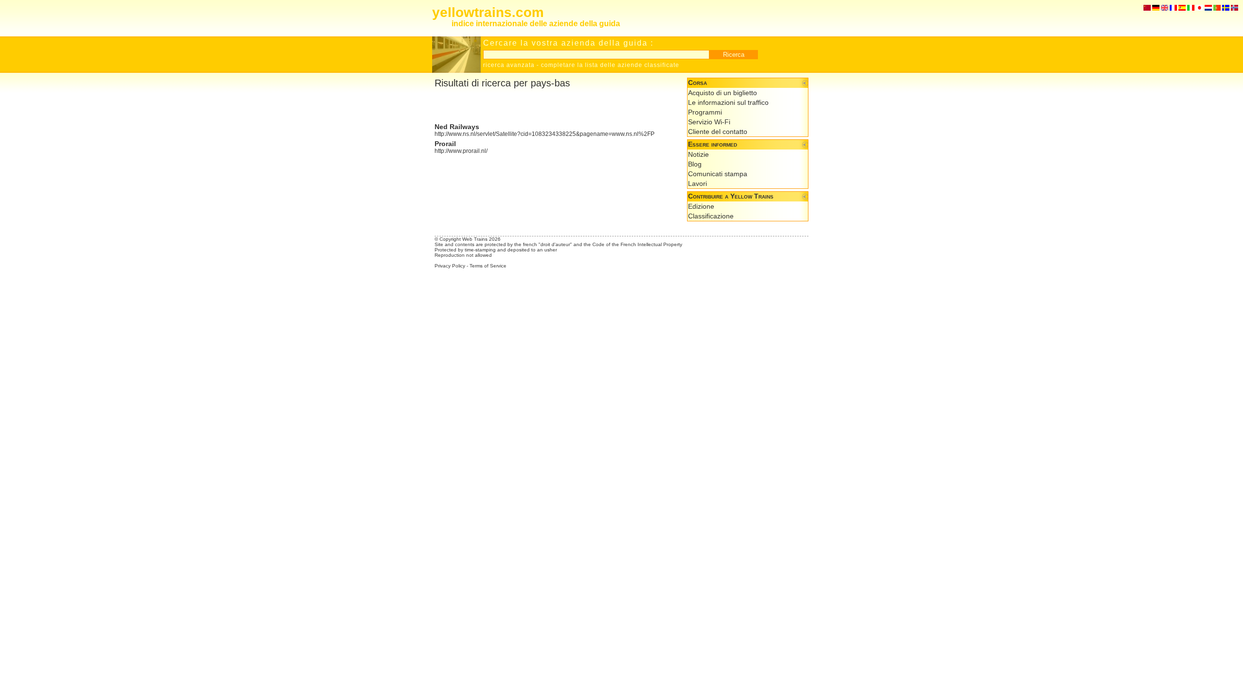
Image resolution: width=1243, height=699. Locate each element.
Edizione (701, 206)
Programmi (705, 112)
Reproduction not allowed (463, 255)
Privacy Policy (450, 265)
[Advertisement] (548, 105)
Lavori (697, 183)
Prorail (445, 144)
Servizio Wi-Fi (709, 122)
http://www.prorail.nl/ (461, 151)
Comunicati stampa (717, 174)
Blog (695, 164)
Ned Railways (457, 127)
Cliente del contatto (717, 131)
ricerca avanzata (509, 65)
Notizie (698, 154)
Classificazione (711, 216)
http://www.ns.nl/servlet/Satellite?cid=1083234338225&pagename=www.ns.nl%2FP (545, 134)
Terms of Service (488, 265)
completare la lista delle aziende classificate (610, 65)
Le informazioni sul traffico (728, 102)
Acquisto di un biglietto (722, 93)
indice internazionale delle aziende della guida (536, 23)
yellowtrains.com (488, 12)
